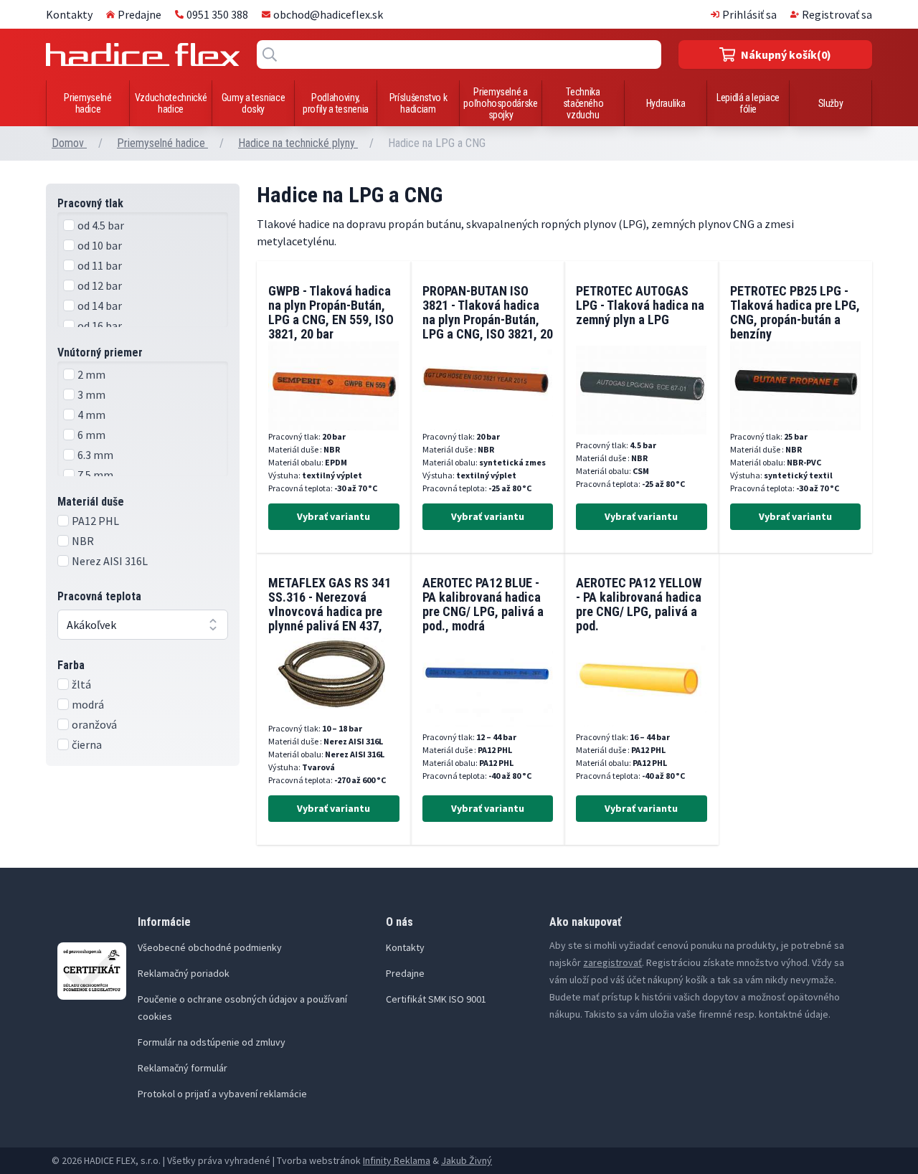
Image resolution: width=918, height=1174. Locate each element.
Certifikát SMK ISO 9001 (436, 999)
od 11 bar (99, 265)
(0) (786, 54)
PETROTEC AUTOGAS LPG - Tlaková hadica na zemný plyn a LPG (640, 305)
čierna (87, 744)
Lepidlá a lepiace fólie (748, 103)
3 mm (91, 394)
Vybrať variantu (333, 516)
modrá (88, 704)
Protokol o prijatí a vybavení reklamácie (222, 1093)
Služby (830, 103)
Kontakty (69, 14)
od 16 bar (99, 325)
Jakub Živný (466, 1160)
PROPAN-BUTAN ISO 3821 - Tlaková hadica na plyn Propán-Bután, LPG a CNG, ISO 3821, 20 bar (487, 319)
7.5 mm (95, 475)
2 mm (91, 374)
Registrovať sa (837, 14)
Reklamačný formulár (182, 1067)
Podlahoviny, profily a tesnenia (336, 103)
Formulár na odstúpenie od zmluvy (211, 1042)
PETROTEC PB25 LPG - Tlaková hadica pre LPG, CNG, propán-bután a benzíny (795, 312)
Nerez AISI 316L (110, 561)
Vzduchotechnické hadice (171, 103)
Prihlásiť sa (749, 14)
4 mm (91, 414)
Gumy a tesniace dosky (253, 103)
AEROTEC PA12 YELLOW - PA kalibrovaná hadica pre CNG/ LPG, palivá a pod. (638, 604)
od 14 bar (99, 305)
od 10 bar (99, 245)
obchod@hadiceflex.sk (328, 14)
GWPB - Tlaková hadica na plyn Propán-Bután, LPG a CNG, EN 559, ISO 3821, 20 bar (331, 312)
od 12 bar (99, 285)
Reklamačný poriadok (184, 973)
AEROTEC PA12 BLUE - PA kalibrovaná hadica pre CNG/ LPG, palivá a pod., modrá (483, 604)
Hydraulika (666, 103)
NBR (83, 541)
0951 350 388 (217, 14)
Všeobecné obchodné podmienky (210, 947)
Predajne (139, 14)
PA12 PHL (95, 520)
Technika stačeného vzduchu (583, 103)
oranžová (94, 724)
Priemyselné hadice (87, 103)
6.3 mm (95, 455)
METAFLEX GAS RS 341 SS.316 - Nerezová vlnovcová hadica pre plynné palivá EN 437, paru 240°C (329, 611)
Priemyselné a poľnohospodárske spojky (500, 103)
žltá (81, 684)
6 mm (91, 434)
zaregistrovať (612, 962)
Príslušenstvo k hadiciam (418, 103)
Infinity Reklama (396, 1160)
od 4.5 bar (100, 225)
